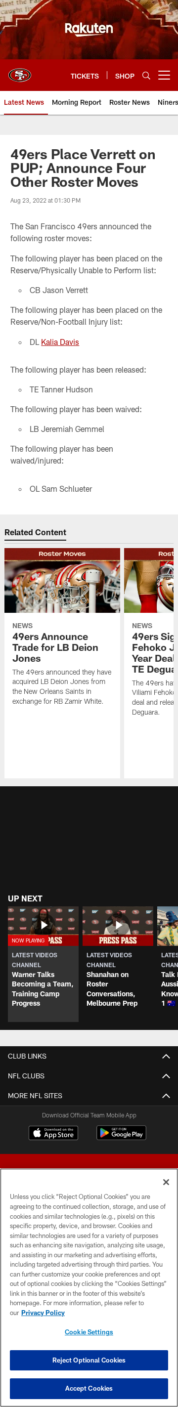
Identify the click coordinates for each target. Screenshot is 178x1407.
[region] (89, 1287)
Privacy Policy (43, 1313)
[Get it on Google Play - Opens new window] (121, 1138)
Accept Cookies (89, 1388)
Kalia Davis (60, 341)
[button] (43, 964)
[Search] (146, 75)
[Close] (166, 1182)
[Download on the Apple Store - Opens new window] (53, 1134)
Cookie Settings (89, 1332)
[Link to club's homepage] (20, 71)
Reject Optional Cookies (89, 1360)
